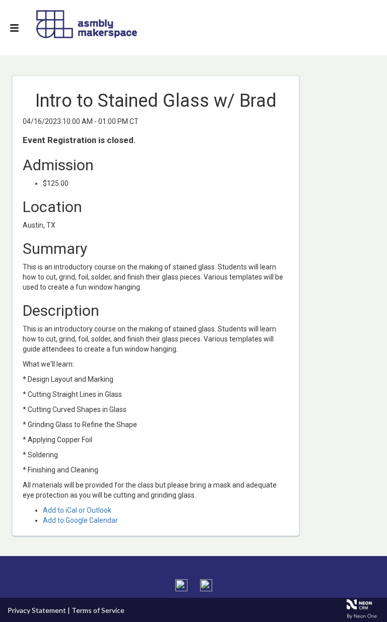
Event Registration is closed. (79, 140)
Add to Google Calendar (80, 520)
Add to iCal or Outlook (77, 510)
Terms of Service (98, 610)
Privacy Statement (37, 610)
